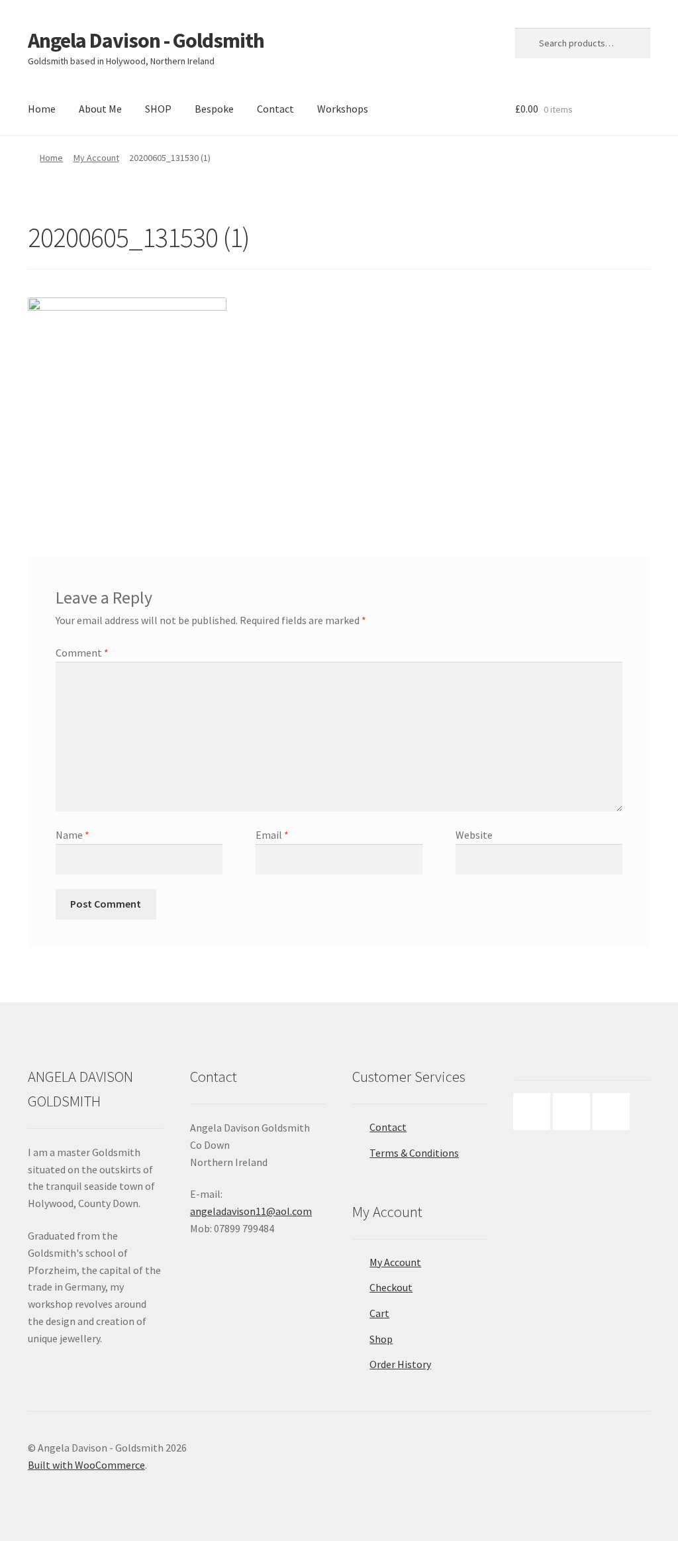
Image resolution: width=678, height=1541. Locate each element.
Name (72, 834)
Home (42, 108)
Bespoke (214, 108)
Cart (379, 1313)
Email (272, 834)
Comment (82, 652)
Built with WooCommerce (86, 1464)
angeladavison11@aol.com (251, 1211)
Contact (275, 108)
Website (474, 834)
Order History (400, 1364)
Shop (381, 1339)
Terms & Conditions (414, 1152)
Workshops (342, 108)
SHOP (158, 108)
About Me (100, 108)
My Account (96, 158)
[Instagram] (575, 1111)
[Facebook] (535, 1111)
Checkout (390, 1287)
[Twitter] (614, 1111)
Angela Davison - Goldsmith (146, 40)
